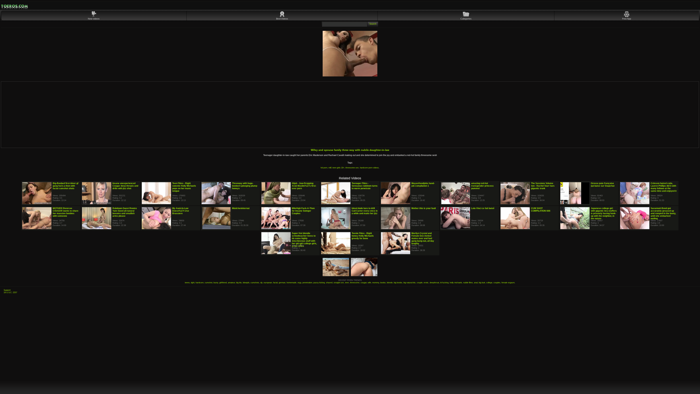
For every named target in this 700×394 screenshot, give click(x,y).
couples (496, 282)
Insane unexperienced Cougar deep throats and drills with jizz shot (125, 186)
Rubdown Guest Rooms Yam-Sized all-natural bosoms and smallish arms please (124, 212)
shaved (329, 282)
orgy (299, 282)
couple (420, 282)
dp (261, 282)
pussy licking (319, 282)
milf (329, 168)
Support (7, 290)
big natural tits (409, 282)
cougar (364, 282)
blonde (390, 282)
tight (193, 282)
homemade (291, 282)
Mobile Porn (14, 6)
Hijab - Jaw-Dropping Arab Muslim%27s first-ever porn (304, 186)
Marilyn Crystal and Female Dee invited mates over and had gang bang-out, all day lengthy (422, 238)
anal (476, 282)
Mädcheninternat (241, 208)
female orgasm (508, 282)
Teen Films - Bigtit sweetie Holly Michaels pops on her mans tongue (184, 187)
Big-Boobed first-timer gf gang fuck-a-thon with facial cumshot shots (65, 186)
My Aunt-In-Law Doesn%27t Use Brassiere (180, 211)
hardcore (200, 282)
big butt (482, 282)
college (489, 282)
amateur (231, 282)
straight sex (339, 282)
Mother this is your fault (423, 208)
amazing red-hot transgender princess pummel (482, 186)
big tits (239, 282)
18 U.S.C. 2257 (10, 292)
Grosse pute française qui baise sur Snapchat (603, 184)
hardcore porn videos (369, 168)
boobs (383, 282)
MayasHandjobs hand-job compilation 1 (423, 184)
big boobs (398, 282)
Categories (465, 19)
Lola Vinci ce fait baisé (482, 208)
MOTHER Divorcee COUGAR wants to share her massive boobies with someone (65, 212)
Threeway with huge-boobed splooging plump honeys (244, 186)
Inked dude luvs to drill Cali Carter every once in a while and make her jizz (365, 211)
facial (275, 282)
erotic (426, 282)
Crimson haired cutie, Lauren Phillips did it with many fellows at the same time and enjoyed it (663, 187)
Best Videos (282, 19)
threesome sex (352, 168)
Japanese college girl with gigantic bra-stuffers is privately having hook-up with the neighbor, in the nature (604, 213)
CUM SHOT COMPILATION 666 (540, 209)
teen (347, 282)
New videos (94, 19)
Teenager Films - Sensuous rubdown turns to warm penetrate (365, 186)
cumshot (208, 282)
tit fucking (444, 282)
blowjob (246, 282)
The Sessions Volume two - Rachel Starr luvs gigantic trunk (543, 186)
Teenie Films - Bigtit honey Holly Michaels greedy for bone (363, 236)
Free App (626, 19)
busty (215, 282)
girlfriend (223, 282)
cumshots (254, 282)
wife (369, 282)
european (268, 282)
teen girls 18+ (338, 168)
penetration (307, 282)
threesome (354, 282)
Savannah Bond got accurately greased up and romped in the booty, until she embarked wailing (663, 213)
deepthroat (434, 282)
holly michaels (456, 282)
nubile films (468, 282)
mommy (375, 282)
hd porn (324, 168)
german (282, 282)
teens (187, 282)
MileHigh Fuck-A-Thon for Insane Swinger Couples (303, 211)
